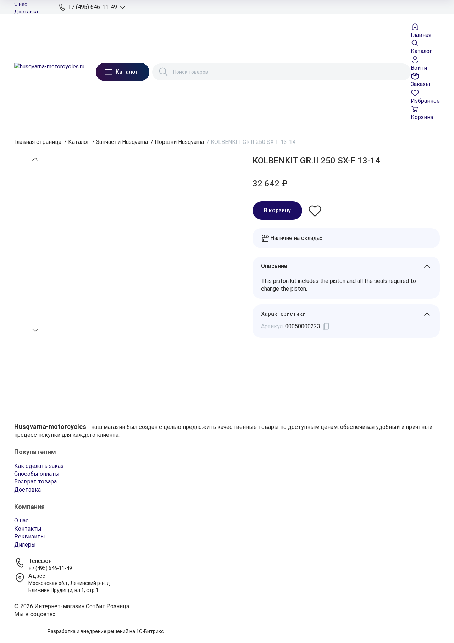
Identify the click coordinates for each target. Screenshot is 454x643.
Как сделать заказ (38, 466)
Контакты (27, 528)
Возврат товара (35, 481)
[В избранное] (315, 210)
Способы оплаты (37, 473)
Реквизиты (29, 536)
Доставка (26, 12)
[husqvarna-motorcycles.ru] (49, 72)
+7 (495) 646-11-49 (50, 568)
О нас (20, 4)
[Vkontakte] (227, 623)
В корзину (277, 210)
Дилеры (25, 544)
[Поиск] (163, 72)
